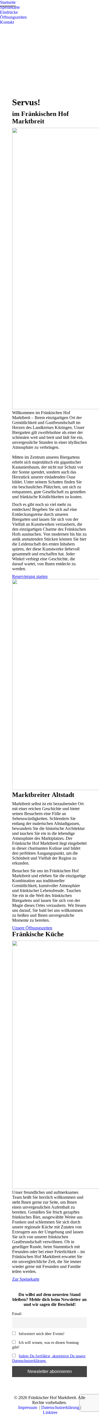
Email (16, 1313)
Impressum (28, 1407)
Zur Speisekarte (25, 1279)
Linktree (50, 1412)
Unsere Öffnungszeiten (32, 928)
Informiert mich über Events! (41, 1333)
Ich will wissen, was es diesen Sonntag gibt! (45, 1344)
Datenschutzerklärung (60, 1407)
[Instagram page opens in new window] (12, 28)
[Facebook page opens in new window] (4, 28)
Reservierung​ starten (30, 576)
